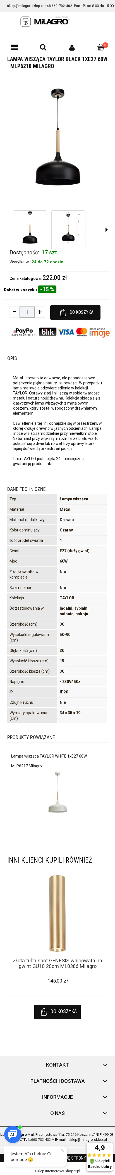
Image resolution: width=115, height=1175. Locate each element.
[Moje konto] (72, 47)
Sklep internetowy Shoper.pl (57, 1171)
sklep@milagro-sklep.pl (25, 6)
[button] (14, 47)
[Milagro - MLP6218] (30, 227)
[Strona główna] (57, 21)
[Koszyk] (100, 47)
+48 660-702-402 (58, 6)
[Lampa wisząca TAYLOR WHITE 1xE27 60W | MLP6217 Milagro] (57, 792)
